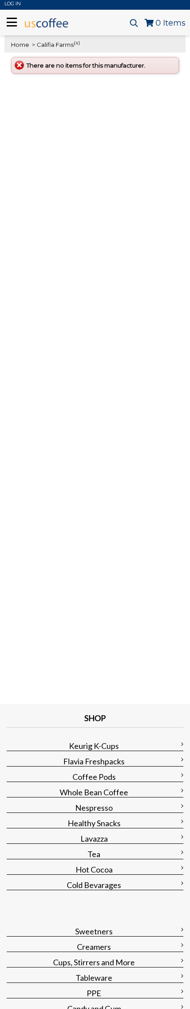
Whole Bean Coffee (94, 792)
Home (20, 44)
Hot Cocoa (94, 869)
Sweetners (94, 931)
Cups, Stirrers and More (94, 962)
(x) (77, 43)
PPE (94, 993)
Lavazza (94, 838)
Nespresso (94, 807)
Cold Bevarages (94, 885)
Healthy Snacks (94, 823)
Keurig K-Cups (94, 746)
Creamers (94, 947)
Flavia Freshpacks (94, 761)
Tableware (94, 978)
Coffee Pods (94, 777)
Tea (93, 854)
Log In (12, 3)
